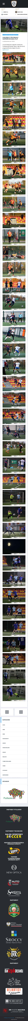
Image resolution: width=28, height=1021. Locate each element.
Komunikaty (6, 738)
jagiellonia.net (6, 49)
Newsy (4, 752)
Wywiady (5, 770)
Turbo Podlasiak (7, 761)
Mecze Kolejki (6, 747)
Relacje (4, 756)
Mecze (4, 743)
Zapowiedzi (5, 775)
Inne (4, 729)
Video (4, 765)
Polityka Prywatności (9, 1017)
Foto (4, 725)
